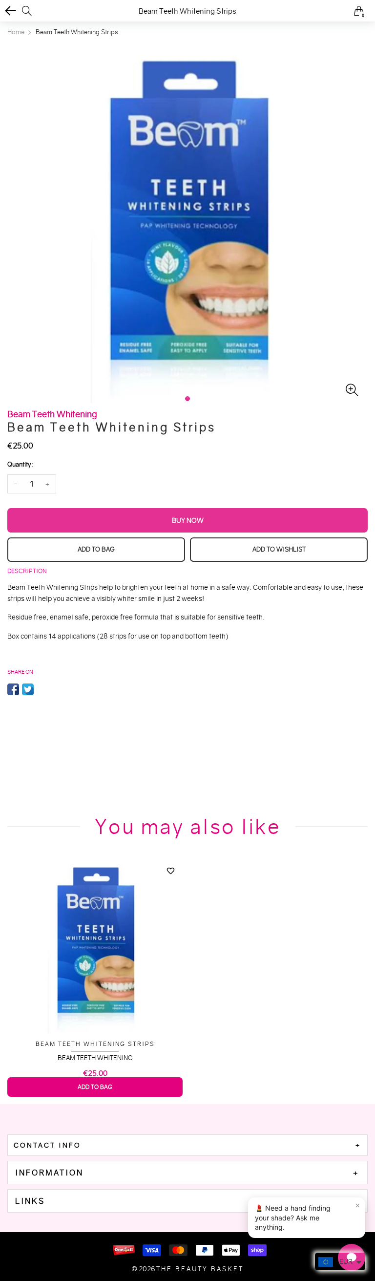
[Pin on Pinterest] (42, 689)
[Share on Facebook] (13, 689)
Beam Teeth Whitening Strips (95, 1043)
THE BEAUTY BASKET (200, 1269)
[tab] (187, 1145)
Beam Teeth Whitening (95, 1058)
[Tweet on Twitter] (28, 689)
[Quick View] (170, 887)
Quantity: (20, 464)
